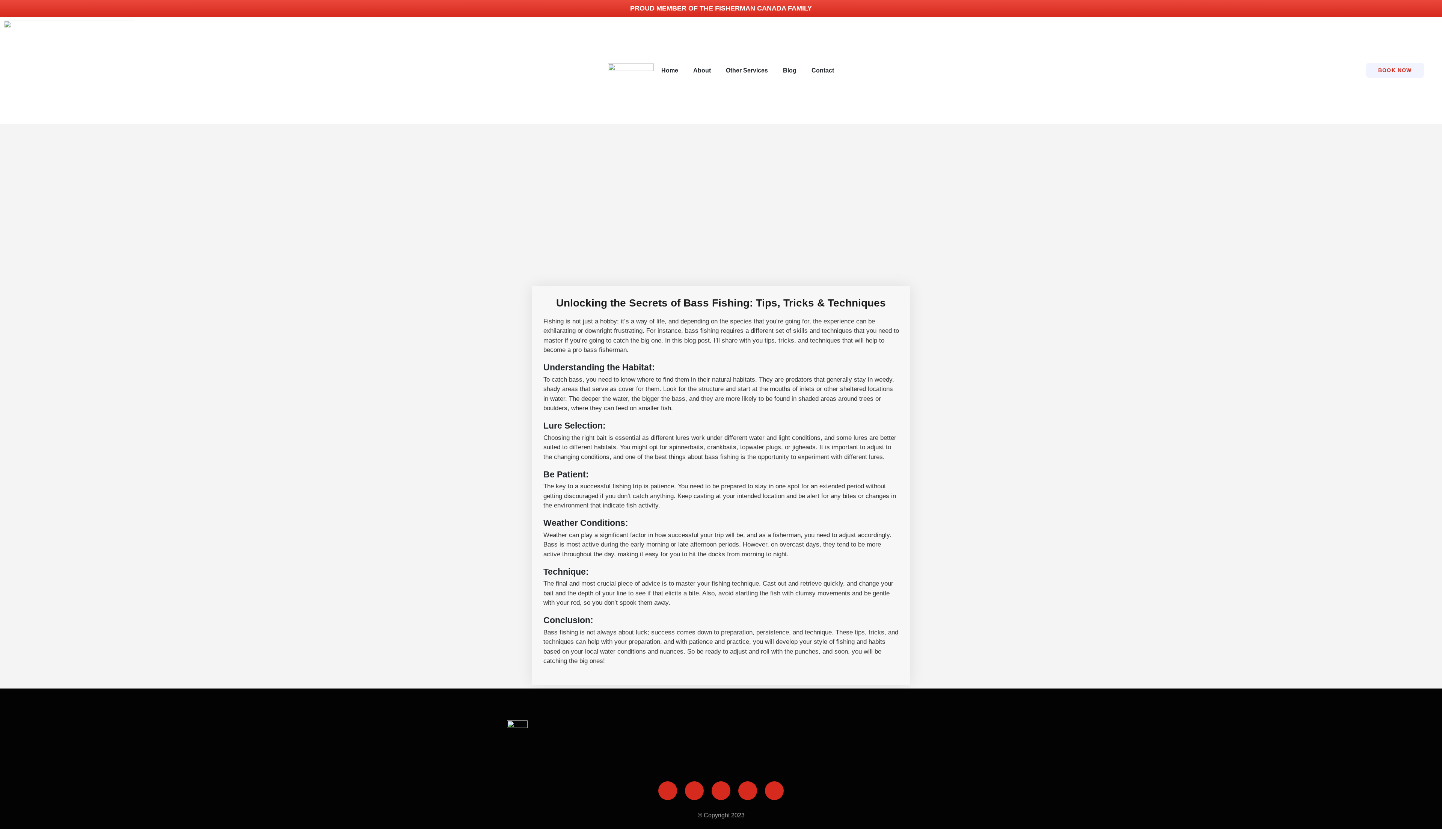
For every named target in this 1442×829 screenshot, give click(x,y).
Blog (789, 70)
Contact (823, 70)
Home (669, 70)
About (702, 70)
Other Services (747, 70)
